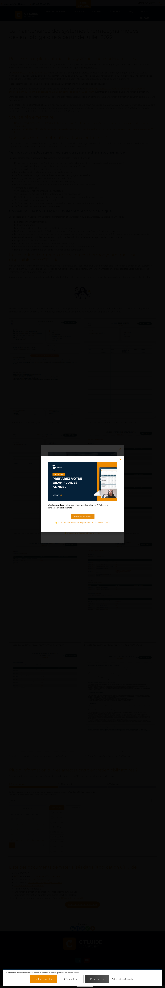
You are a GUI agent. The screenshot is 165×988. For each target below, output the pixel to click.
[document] (82, 494)
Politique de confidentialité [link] (122, 979)
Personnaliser (97, 979)
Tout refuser (72, 979)
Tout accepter (44, 979)
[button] (120, 459)
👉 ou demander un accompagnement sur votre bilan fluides (82, 523)
